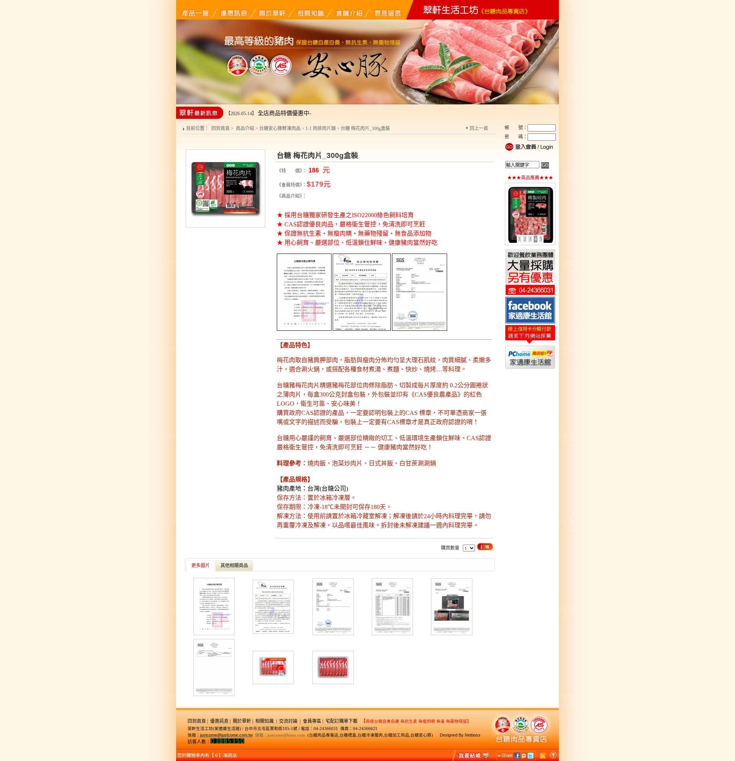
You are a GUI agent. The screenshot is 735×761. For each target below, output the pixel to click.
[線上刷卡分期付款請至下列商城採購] (530, 343)
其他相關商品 (234, 565)
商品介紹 (245, 128)
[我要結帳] (472, 755)
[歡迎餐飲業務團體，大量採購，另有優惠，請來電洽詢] (530, 294)
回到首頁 (220, 128)
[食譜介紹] (348, 9)
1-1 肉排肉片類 (320, 128)
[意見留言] (387, 9)
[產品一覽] (195, 9)
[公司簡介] (272, 9)
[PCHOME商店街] (530, 368)
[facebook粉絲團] (530, 322)
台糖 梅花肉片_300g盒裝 (365, 128)
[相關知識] (310, 9)
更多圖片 (200, 565)
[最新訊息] (233, 9)
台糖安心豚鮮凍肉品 (280, 128)
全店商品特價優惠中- (284, 113)
